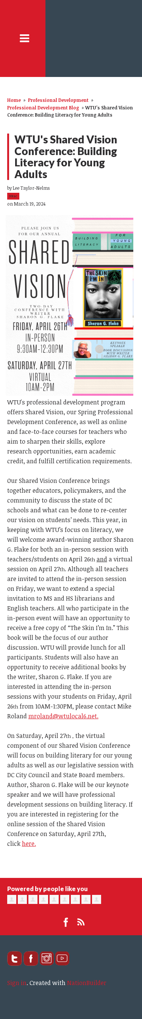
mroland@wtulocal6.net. (63, 716)
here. (29, 843)
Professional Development (58, 100)
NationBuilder (86, 983)
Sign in (17, 983)
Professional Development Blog (43, 108)
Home (14, 100)
